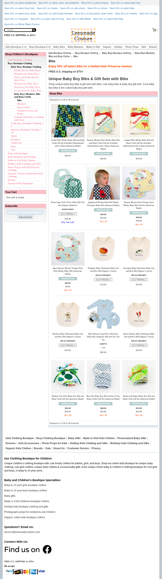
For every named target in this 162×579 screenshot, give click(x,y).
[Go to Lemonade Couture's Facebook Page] (28, 549)
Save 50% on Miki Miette (78, 18)
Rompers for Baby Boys (26, 73)
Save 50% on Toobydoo (16, 18)
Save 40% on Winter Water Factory (22, 24)
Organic (107, 46)
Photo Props (132, 46)
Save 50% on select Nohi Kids (108, 18)
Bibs (19, 100)
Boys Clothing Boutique (50, 438)
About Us (59, 448)
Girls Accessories (28, 443)
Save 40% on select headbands (20, 2)
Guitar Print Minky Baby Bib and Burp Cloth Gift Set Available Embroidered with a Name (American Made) (67, 143)
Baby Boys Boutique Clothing (26, 67)
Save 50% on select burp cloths (20, 13)
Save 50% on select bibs (122, 8)
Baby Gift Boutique (18, 153)
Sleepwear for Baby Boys (27, 87)
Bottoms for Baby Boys (26, 83)
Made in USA (93, 46)
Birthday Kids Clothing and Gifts (129, 443)
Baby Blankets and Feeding (22, 157)
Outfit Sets (16, 143)
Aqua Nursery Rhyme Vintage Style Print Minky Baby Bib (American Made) (68, 271)
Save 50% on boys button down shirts (94, 13)
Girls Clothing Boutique (20, 438)
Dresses (11, 443)
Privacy (96, 448)
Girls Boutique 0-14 (16, 46)
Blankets (21, 104)
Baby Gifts (59, 46)
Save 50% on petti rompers (95, 2)
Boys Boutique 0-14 (40, 46)
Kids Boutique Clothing (60, 52)
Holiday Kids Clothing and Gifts (24, 164)
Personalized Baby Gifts (131, 438)
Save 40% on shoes (97, 8)
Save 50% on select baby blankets (55, 13)
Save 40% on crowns (47, 8)
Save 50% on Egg (148, 13)
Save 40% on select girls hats (125, 2)
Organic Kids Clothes (18, 448)
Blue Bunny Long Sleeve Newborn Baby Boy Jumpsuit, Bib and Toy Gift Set (103, 337)
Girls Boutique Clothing (20, 60)
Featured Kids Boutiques (20, 183)
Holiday (118, 46)
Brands (153, 46)
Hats (13, 146)
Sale (144, 46)
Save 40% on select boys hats (19, 8)
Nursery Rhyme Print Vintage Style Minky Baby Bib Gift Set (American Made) (138, 205)
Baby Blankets (75, 46)
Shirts (14, 136)
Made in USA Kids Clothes (21, 160)
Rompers (15, 139)
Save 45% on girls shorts (72, 8)
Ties (13, 150)
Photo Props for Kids (54, 443)
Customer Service (78, 448)
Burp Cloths (23, 107)
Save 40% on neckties (126, 13)
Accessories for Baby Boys (28, 90)
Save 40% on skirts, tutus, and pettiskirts (58, 2)
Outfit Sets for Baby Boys (27, 70)
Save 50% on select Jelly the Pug (47, 18)
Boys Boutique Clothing (20, 63)
